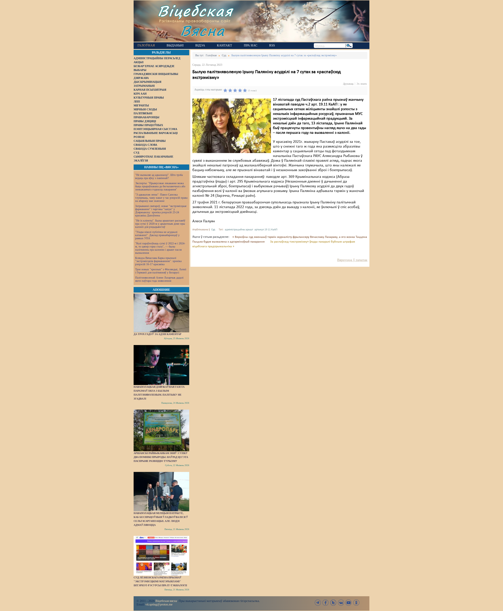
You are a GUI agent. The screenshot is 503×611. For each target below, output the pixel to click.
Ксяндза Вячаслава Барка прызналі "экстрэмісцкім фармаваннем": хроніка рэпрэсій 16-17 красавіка (158, 261)
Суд (213, 229)
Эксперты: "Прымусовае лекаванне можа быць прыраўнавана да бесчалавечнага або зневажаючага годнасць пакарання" (160, 186)
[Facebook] (325, 602)
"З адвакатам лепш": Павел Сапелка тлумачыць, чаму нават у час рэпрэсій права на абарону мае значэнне (161, 197)
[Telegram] (318, 602)
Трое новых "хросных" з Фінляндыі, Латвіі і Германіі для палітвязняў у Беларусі (160, 271)
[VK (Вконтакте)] (341, 602)
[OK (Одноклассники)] (356, 602)
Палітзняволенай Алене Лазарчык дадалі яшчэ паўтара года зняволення (159, 279)
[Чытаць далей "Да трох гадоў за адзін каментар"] (161, 312)
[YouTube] (348, 602)
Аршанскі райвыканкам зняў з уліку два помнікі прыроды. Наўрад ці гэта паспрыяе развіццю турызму (161, 457)
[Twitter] (333, 602)
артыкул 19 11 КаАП (265, 229)
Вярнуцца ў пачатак (352, 260)
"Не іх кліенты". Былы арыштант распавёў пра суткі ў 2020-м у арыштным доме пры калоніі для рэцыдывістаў (160, 223)
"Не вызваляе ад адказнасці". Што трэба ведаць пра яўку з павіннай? (159, 177)
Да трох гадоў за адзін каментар (157, 334)
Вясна (202, 30)
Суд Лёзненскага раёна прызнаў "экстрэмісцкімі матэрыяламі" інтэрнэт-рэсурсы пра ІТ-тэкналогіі (160, 581)
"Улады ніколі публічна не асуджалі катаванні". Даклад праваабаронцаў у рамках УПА (157, 235)
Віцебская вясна (166, 601)
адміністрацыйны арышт (239, 229)
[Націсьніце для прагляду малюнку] (231, 125)
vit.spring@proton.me (159, 604)
